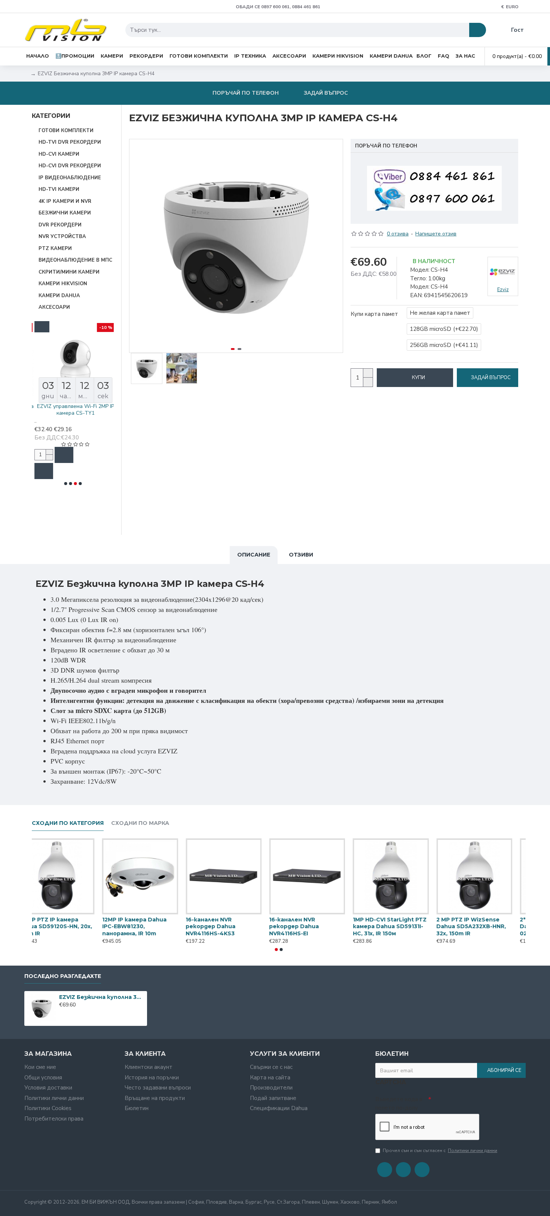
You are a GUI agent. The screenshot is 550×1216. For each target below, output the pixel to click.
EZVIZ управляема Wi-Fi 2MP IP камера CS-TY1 (72, 410)
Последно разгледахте (62, 976)
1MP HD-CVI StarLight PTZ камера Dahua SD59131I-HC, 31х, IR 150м (403, 926)
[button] (65, 483)
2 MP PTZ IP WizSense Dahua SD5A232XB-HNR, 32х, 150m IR (484, 926)
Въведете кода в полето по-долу (398, 1103)
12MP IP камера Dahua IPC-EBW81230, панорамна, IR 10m (147, 926)
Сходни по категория (68, 823)
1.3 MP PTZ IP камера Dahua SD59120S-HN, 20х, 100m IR (69, 926)
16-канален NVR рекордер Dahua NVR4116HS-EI (307, 926)
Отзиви (301, 554)
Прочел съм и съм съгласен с (440, 1150)
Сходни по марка (140, 823)
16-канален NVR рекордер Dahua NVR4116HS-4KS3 (224, 926)
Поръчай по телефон (386, 146)
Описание (253, 554)
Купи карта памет (374, 314)
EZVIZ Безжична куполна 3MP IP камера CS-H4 (101, 997)
